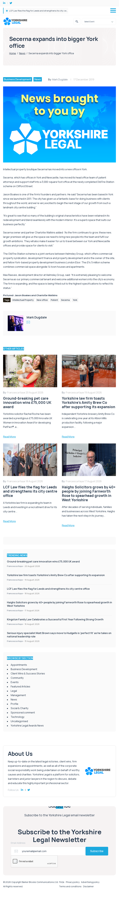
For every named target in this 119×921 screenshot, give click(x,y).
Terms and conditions (70, 886)
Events (15, 682)
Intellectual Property (23, 299)
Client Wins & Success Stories (28, 673)
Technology (17, 717)
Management (18, 695)
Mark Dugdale (60, 79)
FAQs (61, 882)
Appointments (19, 665)
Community (17, 678)
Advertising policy (90, 882)
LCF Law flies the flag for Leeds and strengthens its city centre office (43, 10)
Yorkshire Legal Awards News (27, 725)
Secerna (65, 299)
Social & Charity (19, 708)
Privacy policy (72, 882)
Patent (54, 299)
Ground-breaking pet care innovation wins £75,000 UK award (43, 561)
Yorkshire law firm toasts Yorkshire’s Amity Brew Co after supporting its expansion (56, 575)
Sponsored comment (23, 712)
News (22, 53)
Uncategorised (19, 721)
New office (42, 299)
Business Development (17, 79)
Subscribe (97, 851)
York (75, 299)
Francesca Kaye (15, 566)
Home (12, 53)
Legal (14, 691)
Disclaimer (88, 886)
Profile (14, 704)
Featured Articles (20, 686)
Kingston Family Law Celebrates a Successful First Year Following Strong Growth (55, 619)
